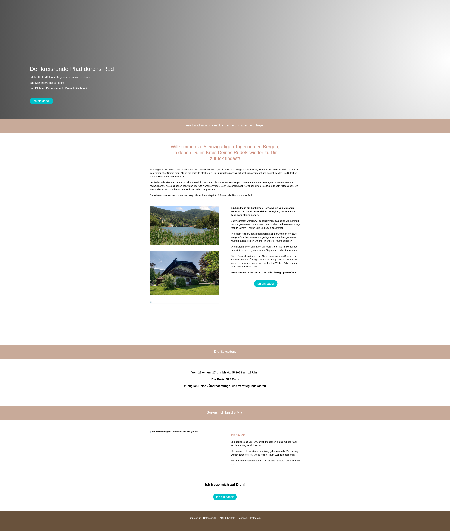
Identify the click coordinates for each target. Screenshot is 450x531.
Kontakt (231, 518)
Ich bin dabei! (41, 101)
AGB (222, 518)
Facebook (243, 518)
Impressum (195, 518)
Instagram (255, 518)
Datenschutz (209, 518)
